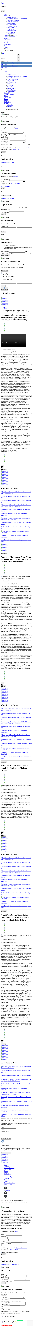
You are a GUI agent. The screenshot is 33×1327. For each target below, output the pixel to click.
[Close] (1, 114)
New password (5, 251)
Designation (4, 137)
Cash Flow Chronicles (13, 20)
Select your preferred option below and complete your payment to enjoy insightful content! (15, 1312)
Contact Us (7, 47)
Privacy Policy (8, 1184)
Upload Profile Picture (11, 1252)
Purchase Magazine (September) (9, 63)
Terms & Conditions (26, 147)
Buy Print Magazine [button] (9, 1177)
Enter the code (4, 226)
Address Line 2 (5, 1304)
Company (3, 1236)
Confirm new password (7, 253)
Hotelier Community (9, 1168)
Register (3, 152)
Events (6, 1171)
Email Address (5, 139)
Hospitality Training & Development (17, 18)
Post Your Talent (5, 64)
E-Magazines (7, 39)
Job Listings (7, 44)
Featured (6, 35)
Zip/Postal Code (5, 1310)
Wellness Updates (12, 26)
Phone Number (5, 1301)
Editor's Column (11, 17)
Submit (3, 214)
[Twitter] (4, 327)
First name (4, 131)
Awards (6, 42)
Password (4, 143)
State (2, 1308)
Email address (5, 179)
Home (5, 14)
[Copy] (4, 330)
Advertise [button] (6, 1178)
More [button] (5, 103)
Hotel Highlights (11, 32)
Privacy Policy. (17, 149)
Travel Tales (10, 29)
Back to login (4, 270)
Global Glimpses (11, 24)
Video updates (11, 33)
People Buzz (10, 27)
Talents (6, 38)
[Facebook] (4, 328)
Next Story (4, 553)
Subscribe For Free (6, 1138)
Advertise (6, 49)
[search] (18, 56)
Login (2, 11)
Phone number (5, 141)
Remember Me (6, 183)
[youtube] (5, 1194)
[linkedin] (7, 1190)
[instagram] (5, 1189)
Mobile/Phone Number (7, 1281)
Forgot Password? (15, 183)
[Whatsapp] (4, 323)
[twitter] (5, 1197)
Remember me (7, 185)
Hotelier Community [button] (9, 36)
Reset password (5, 255)
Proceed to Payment (6, 1325)
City (2, 1306)
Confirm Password (6, 144)
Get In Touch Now (5, 1153)
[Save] (4, 332)
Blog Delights (11, 23)
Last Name (4, 132)
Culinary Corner (11, 30)
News (5, 15)
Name (2, 1234)
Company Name (5, 136)
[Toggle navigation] (1, 69)
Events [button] (6, 41)
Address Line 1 (5, 1302)
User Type (4, 134)
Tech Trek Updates (12, 21)
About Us (6, 45)
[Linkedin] (4, 325)
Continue (3, 231)
